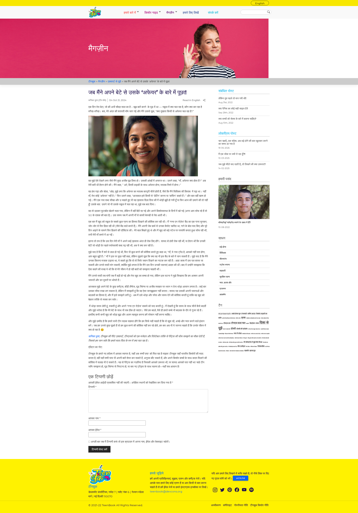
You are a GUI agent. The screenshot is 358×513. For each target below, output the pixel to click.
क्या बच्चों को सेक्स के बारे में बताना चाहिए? (237, 118)
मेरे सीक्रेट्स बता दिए (233, 346)
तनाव (257, 323)
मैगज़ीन (170, 13)
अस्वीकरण (216, 505)
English (260, 3)
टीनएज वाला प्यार (238, 323)
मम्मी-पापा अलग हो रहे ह (256, 333)
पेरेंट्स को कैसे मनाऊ (229, 333)
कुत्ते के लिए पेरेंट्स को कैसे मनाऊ (228, 318)
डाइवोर (247, 323)
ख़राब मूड (252, 350)
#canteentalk (224, 313)
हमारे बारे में (130, 13)
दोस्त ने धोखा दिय (226, 329)
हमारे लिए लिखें (191, 13)
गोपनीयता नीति (241, 505)
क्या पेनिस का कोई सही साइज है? (233, 108)
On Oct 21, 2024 (117, 100)
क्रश (243, 317)
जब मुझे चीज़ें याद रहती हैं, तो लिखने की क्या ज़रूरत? (242, 164)
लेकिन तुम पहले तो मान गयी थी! (232, 98)
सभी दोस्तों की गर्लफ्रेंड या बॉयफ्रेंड (237, 351)
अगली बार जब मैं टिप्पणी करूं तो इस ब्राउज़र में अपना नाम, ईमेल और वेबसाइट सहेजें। (130, 441)
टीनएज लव (226, 323)
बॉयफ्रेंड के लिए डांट (246, 333)
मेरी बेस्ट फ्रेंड (225, 342)
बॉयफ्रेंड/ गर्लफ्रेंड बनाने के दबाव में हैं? (234, 222)
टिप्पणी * (92, 387)
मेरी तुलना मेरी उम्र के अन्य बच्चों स (255, 338)
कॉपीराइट (227, 505)
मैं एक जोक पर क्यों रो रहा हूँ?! (231, 154)
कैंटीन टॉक (238, 318)
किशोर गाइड (151, 13)
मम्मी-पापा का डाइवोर (265, 333)
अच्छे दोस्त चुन (236, 313)
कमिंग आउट (251, 313)
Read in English (191, 100)
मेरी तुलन (245, 338)
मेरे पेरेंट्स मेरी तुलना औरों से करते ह (236, 342)
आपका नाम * (94, 418)
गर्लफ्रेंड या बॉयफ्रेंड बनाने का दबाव (253, 318)
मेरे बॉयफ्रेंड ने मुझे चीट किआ (253, 342)
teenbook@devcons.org (166, 491)
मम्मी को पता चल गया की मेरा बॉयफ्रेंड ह (226, 338)
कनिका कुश (93, 336)
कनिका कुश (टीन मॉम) (97, 100)
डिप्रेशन (252, 323)
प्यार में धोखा (238, 333)
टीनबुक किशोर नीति (259, 505)
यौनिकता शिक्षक (253, 346)
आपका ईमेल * (94, 430)
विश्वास (227, 351)
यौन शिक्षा (248, 346)
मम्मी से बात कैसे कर (239, 338)
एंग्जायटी (244, 313)
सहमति (246, 350)
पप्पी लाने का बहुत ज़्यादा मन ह (254, 329)
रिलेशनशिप (261, 346)
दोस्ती (233, 328)
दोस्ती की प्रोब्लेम (242, 329)
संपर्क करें (213, 13)
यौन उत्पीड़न (241, 346)
